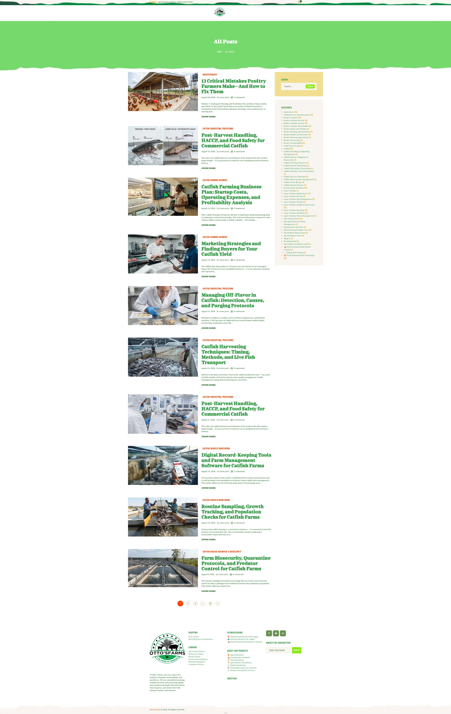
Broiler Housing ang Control (296, 137)
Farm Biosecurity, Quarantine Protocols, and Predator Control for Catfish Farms (236, 563)
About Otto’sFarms (197, 651)
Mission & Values (196, 654)
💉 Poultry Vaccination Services (241, 670)
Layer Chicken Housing (294, 210)
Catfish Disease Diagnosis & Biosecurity (222, 551)
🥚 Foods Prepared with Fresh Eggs (299, 255)
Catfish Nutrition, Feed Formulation (299, 171)
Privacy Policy (194, 656)
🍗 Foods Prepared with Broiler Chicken (244, 642)
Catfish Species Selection (294, 176)
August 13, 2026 (208, 151)
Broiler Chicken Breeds (294, 120)
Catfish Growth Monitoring (216, 448)
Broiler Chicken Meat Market (296, 126)
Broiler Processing (292, 140)
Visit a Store (194, 636)
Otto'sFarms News (291, 218)
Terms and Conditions (198, 659)
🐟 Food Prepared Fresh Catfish (241, 639)
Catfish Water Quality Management (299, 179)
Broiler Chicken (290, 117)
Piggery (287, 238)
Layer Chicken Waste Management (299, 216)
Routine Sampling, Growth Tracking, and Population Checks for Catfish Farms (232, 511)
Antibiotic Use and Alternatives (297, 115)
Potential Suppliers (197, 662)
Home (219, 51)
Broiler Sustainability (293, 143)
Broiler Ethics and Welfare (295, 129)
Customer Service (196, 664)
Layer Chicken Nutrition (294, 213)
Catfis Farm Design (292, 146)
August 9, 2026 (207, 574)
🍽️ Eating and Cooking (293, 252)
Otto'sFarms (155, 709)
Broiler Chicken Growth (294, 123)
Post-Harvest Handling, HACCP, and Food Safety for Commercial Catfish (233, 140)
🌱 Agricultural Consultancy (239, 662)
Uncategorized (210, 74)
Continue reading (208, 116)
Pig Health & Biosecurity (294, 233)
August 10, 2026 (208, 471)
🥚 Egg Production (235, 655)
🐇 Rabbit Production (236, 665)
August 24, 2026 (208, 97)
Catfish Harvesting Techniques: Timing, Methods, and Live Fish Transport (228, 354)
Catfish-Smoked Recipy (293, 185)
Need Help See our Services (201, 639)
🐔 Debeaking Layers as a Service (242, 668)
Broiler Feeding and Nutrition (296, 132)
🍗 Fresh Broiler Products (238, 657)
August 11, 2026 (208, 311)
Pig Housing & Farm (292, 235)
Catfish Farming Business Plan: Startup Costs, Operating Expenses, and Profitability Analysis (231, 194)
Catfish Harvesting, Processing (218, 128)
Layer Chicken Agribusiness (296, 193)
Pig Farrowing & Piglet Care (296, 230)
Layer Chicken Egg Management (298, 199)
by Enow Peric (223, 97)
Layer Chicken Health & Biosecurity (299, 205)
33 (211, 603)
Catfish (287, 148)
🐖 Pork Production (235, 660)
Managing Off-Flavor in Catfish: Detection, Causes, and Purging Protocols (232, 300)
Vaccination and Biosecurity (296, 244)
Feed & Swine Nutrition (294, 188)
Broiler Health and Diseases (296, 134)
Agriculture (289, 112)
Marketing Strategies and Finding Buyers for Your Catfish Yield (231, 249)
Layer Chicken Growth (293, 202)
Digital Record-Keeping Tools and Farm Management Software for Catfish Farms (236, 460)
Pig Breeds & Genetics (293, 227)
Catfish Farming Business (215, 180)
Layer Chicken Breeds (293, 196)
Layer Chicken (290, 190)
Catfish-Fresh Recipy (293, 182)
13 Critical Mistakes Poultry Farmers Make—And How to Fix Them (233, 86)
